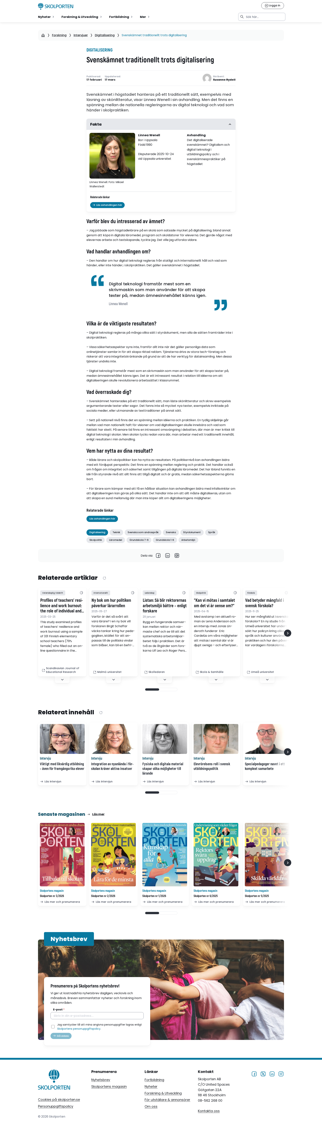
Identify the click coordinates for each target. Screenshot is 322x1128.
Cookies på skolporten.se (59, 1099)
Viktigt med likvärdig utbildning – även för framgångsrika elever (62, 766)
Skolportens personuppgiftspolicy (78, 1029)
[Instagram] (281, 1073)
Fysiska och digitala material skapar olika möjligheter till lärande (162, 769)
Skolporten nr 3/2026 (52, 896)
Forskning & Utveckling (163, 1093)
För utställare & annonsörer (167, 1099)
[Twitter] (263, 1073)
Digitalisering (105, 35)
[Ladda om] (104, 578)
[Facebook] (158, 555)
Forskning (59, 35)
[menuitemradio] (46, 16)
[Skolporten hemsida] (55, 6)
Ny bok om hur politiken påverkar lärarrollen (111, 603)
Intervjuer (81, 35)
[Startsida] (43, 35)
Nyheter (151, 1086)
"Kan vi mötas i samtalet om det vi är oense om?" (214, 603)
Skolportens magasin (109, 1086)
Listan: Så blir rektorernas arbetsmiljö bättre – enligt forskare (165, 606)
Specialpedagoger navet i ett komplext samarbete (265, 766)
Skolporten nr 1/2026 (154, 896)
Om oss (151, 1106)
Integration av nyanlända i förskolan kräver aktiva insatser (112, 766)
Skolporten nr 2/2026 (103, 896)
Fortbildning (154, 1079)
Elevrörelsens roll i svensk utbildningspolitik (212, 766)
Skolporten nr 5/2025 (257, 896)
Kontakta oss (209, 1111)
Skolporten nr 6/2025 (206, 896)
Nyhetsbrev (100, 1079)
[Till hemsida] (54, 1080)
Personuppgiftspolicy (55, 1106)
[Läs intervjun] (62, 739)
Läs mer (98, 814)
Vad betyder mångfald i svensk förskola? (264, 603)
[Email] (176, 555)
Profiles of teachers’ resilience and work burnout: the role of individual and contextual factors (61, 606)
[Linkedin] (167, 555)
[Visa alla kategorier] (81, 593)
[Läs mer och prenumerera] (62, 855)
